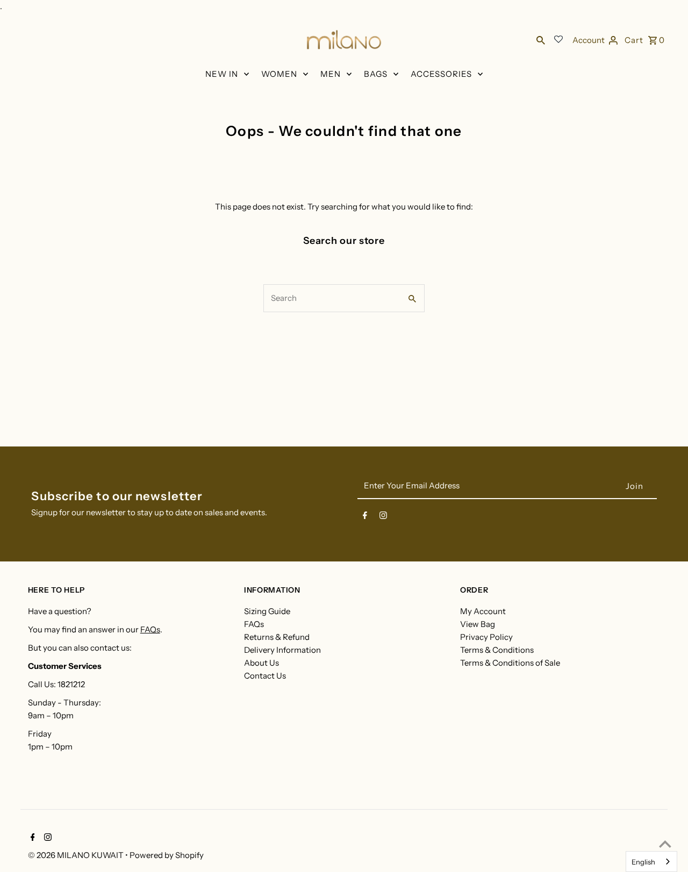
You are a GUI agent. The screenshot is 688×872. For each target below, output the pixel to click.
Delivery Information (282, 650)
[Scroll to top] (665, 844)
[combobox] (651, 861)
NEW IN (221, 74)
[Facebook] (365, 517)
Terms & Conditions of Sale (510, 663)
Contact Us (265, 676)
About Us (261, 663)
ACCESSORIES (441, 74)
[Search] (541, 40)
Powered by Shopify (167, 855)
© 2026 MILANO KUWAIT (76, 855)
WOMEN (279, 74)
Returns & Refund (277, 637)
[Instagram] (383, 517)
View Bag (477, 624)
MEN (330, 74)
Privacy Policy (486, 637)
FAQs (150, 629)
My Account (483, 611)
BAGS (376, 74)
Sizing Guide (267, 611)
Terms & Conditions (497, 650)
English (643, 861)
